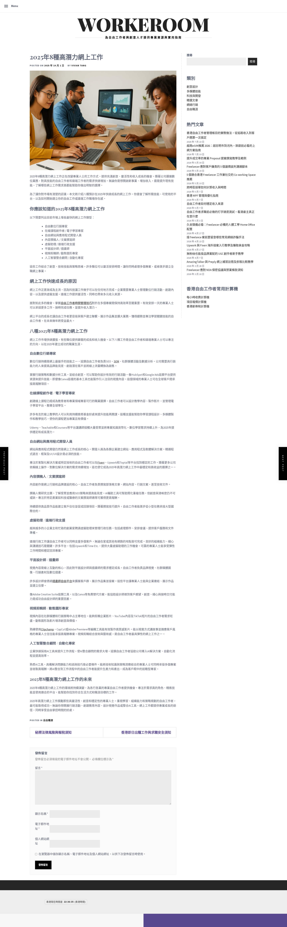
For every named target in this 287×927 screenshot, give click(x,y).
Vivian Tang (78, 65)
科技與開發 (194, 96)
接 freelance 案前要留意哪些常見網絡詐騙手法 (215, 237)
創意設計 (192, 87)
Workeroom (143, 24)
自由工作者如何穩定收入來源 (205, 204)
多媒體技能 (194, 91)
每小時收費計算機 (198, 297)
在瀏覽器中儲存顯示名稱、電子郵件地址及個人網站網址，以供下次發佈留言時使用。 (92, 854)
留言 (38, 768)
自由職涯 (48, 720)
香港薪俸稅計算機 (198, 306)
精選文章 (192, 100)
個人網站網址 (42, 841)
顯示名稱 (41, 814)
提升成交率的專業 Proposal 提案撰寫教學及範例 (216, 158)
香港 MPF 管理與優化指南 (202, 195)
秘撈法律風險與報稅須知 (53, 732)
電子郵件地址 (42, 826)
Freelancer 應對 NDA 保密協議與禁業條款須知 (215, 270)
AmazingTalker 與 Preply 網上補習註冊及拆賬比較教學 (220, 262)
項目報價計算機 (196, 302)
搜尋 (189, 55)
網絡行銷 (192, 105)
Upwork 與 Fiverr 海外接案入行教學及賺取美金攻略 (218, 245)
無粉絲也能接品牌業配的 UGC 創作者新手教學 (215, 254)
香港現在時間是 (54, 902)
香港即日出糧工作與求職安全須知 (146, 732)
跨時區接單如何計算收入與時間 (206, 187)
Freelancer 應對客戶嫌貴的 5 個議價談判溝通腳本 (217, 166)
